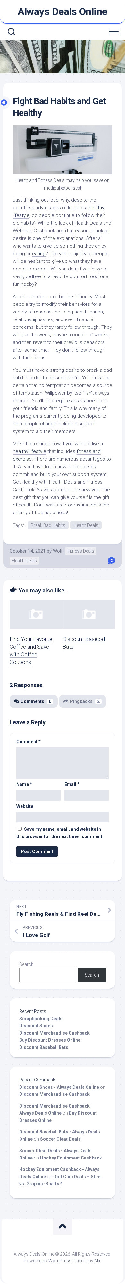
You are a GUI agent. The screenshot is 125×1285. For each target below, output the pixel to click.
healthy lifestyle (29, 451)
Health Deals (85, 525)
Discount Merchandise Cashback (54, 1033)
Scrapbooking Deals (41, 1018)
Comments (36, 701)
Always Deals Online (62, 11)
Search (26, 964)
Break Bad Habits (48, 525)
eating (39, 253)
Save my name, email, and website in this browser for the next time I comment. (60, 833)
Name (24, 784)
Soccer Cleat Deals (60, 1139)
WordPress (59, 1260)
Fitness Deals (80, 551)
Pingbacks (85, 701)
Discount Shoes (36, 1025)
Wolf (58, 551)
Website (24, 806)
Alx (97, 1260)
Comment (28, 741)
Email (71, 784)
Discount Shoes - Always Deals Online (59, 1087)
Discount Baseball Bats (43, 1047)
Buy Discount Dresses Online (49, 1040)
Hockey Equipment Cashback (71, 1157)
